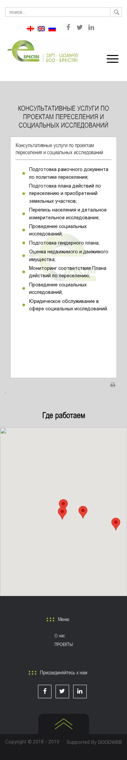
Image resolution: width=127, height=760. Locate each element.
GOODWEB (110, 742)
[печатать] (113, 385)
